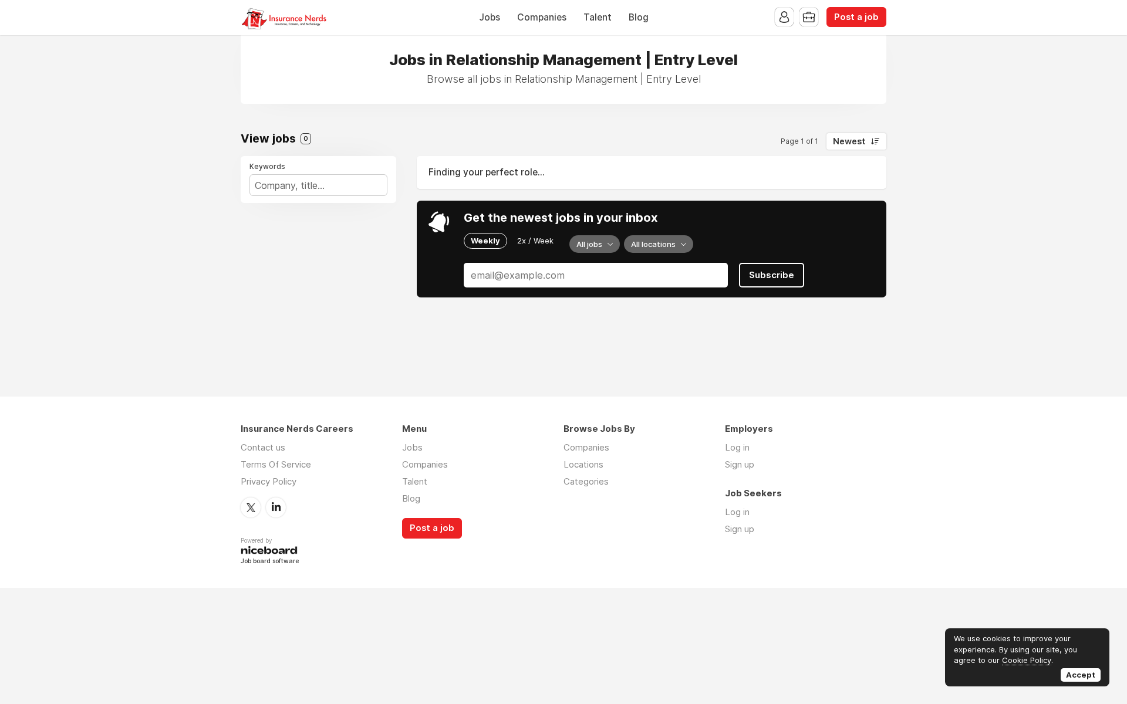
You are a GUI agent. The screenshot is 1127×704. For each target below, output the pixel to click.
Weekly (485, 240)
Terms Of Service (276, 464)
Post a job (856, 17)
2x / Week (535, 240)
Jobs (489, 17)
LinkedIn (276, 507)
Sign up (739, 464)
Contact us (263, 447)
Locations (583, 464)
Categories (586, 481)
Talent (597, 17)
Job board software (270, 562)
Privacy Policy (268, 481)
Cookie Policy (1026, 660)
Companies (541, 17)
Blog (639, 17)
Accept (1080, 674)
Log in (737, 447)
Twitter (251, 507)
